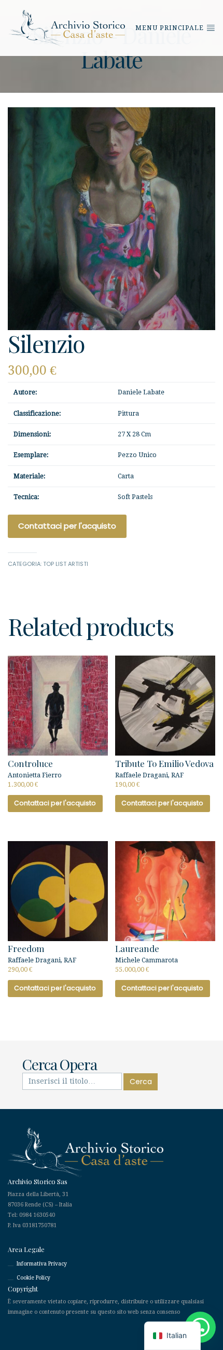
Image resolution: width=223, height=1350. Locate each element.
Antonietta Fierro (35, 772)
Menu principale (170, 28)
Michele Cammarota (146, 957)
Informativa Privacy (42, 1263)
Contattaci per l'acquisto (67, 525)
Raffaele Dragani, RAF (164, 772)
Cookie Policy (33, 1277)
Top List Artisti (65, 564)
